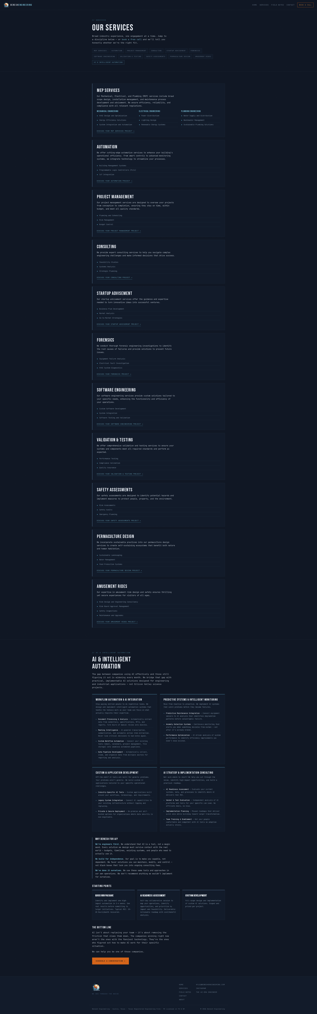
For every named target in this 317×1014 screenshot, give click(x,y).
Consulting (156, 51)
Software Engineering (104, 56)
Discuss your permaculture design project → (119, 571)
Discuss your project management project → (119, 231)
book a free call (132, 39)
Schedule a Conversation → (110, 961)
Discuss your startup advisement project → (119, 324)
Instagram (201, 988)
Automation (117, 51)
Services (264, 5)
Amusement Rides (203, 56)
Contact (291, 5)
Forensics (195, 51)
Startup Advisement (176, 51)
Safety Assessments (155, 56)
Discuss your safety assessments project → (119, 521)
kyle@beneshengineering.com (210, 985)
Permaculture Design (180, 56)
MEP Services (100, 51)
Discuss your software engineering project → (120, 424)
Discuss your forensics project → (114, 374)
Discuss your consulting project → (114, 278)
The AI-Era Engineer (206, 992)
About (182, 1000)
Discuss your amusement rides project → (117, 622)
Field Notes (277, 5)
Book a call (305, 5)
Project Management (136, 51)
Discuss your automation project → (114, 181)
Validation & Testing (130, 56)
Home (254, 5)
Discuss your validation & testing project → (120, 474)
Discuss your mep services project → (115, 131)
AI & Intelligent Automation (108, 62)
